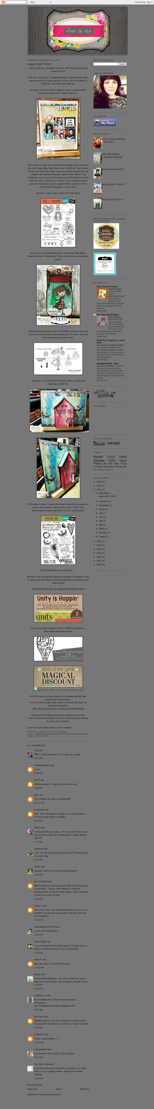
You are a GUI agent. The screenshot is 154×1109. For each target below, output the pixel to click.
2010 (99, 561)
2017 (99, 486)
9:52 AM (38, 1028)
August (102, 509)
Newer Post (32, 1089)
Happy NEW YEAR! (107, 496)
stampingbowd (40, 1049)
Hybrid (38, 734)
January (103, 536)
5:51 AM (38, 1010)
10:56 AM (39, 968)
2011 (99, 557)
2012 (99, 553)
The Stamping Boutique (108, 314)
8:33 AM (38, 875)
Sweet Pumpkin (115, 289)
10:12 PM (39, 803)
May (101, 521)
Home (58, 1089)
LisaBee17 (38, 1034)
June (101, 517)
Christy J (38, 906)
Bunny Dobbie (40, 942)
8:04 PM (38, 989)
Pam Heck (38, 1016)
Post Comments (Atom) (50, 1094)
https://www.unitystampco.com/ (57, 631)
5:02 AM (38, 821)
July (101, 513)
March (102, 529)
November (104, 501)
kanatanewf (39, 810)
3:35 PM (38, 1078)
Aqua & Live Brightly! (105, 366)
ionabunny (38, 849)
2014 (99, 545)
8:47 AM (38, 899)
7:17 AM (38, 842)
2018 (99, 482)
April (101, 525)
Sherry (37, 827)
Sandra (37, 866)
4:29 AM (38, 953)
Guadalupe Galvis (42, 765)
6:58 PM (38, 773)
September (104, 505)
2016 (99, 490)
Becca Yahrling (40, 881)
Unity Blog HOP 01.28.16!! (113, 184)
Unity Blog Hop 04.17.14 (112, 199)
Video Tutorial (120, 464)
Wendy (37, 974)
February (103, 532)
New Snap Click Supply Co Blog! (110, 345)
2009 (99, 565)
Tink (36, 750)
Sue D (37, 780)
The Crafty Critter (41, 1064)
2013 (99, 549)
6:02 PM (38, 758)
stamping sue (40, 995)
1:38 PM (38, 920)
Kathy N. (38, 959)
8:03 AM (38, 860)
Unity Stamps (41, 736)
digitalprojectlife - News (108, 363)
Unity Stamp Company (107, 286)
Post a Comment (34, 1085)
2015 (99, 541)
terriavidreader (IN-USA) (44, 927)
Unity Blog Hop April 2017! (112, 169)
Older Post (84, 1089)
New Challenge (115, 317)
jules (36, 795)
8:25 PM (38, 935)
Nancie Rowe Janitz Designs (110, 467)
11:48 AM (39, 1042)
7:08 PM (38, 788)
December (104, 493)
